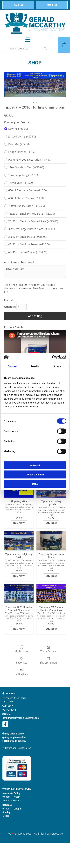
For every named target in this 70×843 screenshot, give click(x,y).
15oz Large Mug (23, 175)
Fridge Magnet (22, 152)
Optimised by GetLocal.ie (48, 833)
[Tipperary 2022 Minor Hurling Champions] (51, 593)
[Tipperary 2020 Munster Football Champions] (19, 593)
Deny (35, 483)
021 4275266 (9, 709)
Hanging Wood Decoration (29, 159)
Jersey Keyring (22, 136)
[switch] (61, 431)
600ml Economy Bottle (28, 190)
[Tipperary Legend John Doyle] (51, 540)
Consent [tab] (12, 366)
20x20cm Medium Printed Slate (33, 221)
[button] (18, 5)
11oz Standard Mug (26, 167)
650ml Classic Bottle (26, 198)
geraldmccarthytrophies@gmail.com (20, 718)
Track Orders (48, 651)
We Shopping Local (19, 833)
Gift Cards (22, 673)
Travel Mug (21, 183)
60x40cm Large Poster (27, 252)
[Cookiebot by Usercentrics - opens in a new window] (52, 357)
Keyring (18, 128)
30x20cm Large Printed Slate (31, 229)
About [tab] (57, 366)
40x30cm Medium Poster (29, 244)
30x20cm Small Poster (27, 237)
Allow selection (35, 474)
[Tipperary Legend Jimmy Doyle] (19, 540)
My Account (21, 651)
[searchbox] (28, 48)
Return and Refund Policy (18, 748)
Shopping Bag (48, 662)
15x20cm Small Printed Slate (31, 213)
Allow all (35, 465)
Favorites (21, 662)
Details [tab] (35, 366)
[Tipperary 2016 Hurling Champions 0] (35, 84)
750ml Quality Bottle (26, 206)
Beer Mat (19, 144)
